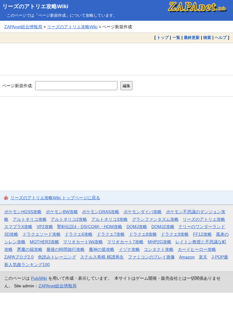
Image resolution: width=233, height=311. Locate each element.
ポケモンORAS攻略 (100, 211)
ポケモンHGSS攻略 (23, 211)
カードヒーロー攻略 (197, 249)
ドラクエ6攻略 (79, 234)
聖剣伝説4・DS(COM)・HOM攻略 (89, 226)
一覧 (176, 37)
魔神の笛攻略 (101, 249)
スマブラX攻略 (18, 226)
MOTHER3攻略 (44, 241)
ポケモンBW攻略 (62, 211)
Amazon (187, 257)
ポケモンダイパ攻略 (142, 211)
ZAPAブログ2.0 (19, 257)
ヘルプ (221, 37)
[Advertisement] (116, 59)
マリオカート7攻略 (125, 241)
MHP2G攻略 (159, 241)
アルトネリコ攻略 (30, 219)
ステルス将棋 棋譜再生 (102, 257)
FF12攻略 (202, 234)
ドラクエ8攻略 (143, 234)
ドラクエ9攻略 (175, 234)
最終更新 (192, 37)
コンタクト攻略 (159, 249)
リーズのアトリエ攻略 (204, 219)
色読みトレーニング (57, 257)
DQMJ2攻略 (162, 226)
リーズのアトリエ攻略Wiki (35, 6)
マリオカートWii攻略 (83, 241)
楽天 (203, 257)
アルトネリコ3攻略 (109, 219)
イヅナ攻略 (129, 249)
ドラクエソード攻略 (41, 234)
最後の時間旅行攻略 (65, 249)
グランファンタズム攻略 (155, 219)
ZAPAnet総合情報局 (23, 26)
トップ (163, 37)
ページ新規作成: (17, 85)
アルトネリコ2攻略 (69, 219)
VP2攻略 (45, 226)
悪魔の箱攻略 (29, 249)
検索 (207, 37)
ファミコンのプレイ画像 (151, 257)
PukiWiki (39, 278)
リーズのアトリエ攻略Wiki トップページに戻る (55, 197)
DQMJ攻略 (137, 226)
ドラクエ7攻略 (111, 234)
